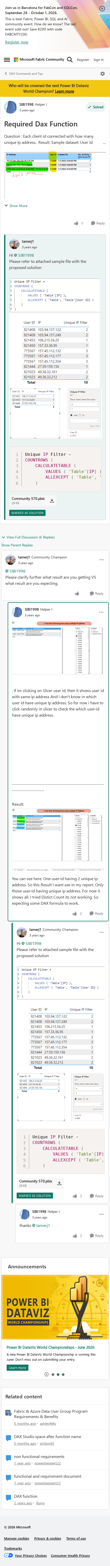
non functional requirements (39, 1456)
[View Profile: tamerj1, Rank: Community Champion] (10, 560)
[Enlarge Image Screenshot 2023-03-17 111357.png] (58, 650)
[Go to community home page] (39, 59)
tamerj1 (28, 241)
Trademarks (13, 1548)
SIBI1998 (26, 104)
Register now (16, 42)
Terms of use (76, 1538)
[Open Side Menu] (7, 59)
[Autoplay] (46, 1374)
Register (83, 59)
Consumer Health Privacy (70, 1555)
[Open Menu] (102, 73)
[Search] (70, 60)
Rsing (40, 1502)
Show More (18, 205)
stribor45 (47, 1443)
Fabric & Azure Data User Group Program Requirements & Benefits (51, 1414)
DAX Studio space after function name (47, 1436)
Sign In (99, 59)
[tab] (52, 1374)
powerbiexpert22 (48, 1463)
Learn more (64, 91)
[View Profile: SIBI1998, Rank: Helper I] (10, 107)
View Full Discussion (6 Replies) (31, 537)
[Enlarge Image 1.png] (54, 333)
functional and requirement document (47, 1476)
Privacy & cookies (47, 1538)
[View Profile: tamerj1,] (14, 244)
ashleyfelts (48, 1423)
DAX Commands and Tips (26, 73)
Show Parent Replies (17, 545)
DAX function (25, 1496)
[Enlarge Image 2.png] (55, 413)
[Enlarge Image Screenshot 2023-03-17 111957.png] (58, 839)
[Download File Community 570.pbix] (52, 500)
